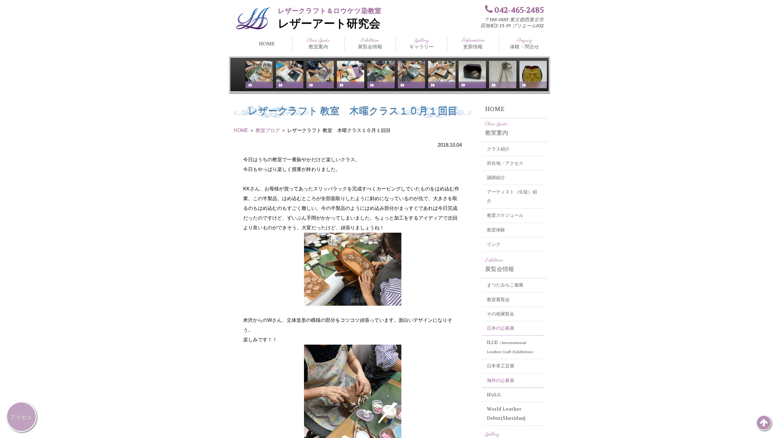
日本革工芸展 (500, 366)
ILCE (511, 347)
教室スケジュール (505, 215)
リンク (494, 244)
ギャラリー (421, 43)
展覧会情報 (370, 43)
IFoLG (494, 395)
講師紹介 (496, 178)
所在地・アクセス (505, 163)
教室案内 (318, 43)
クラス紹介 (498, 149)
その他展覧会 (500, 314)
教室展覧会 (498, 300)
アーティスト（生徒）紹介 (512, 196)
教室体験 (496, 230)
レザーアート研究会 (329, 23)
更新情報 (472, 43)
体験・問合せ (524, 43)
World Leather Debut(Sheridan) (506, 414)
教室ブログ (268, 130)
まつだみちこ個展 (505, 285)
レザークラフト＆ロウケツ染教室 (329, 10)
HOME (267, 43)
